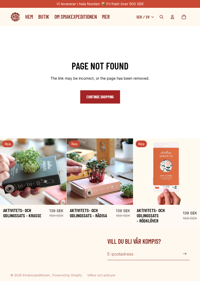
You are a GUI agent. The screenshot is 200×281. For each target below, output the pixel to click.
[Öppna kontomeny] (172, 17)
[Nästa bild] (58, 171)
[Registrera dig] (185, 254)
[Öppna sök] (161, 17)
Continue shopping (100, 97)
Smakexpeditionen (36, 275)
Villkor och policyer (101, 275)
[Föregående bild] (8, 171)
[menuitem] (105, 17)
